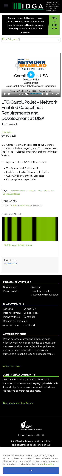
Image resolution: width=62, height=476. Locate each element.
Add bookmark (10, 124)
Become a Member (13, 321)
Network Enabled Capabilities (23, 190)
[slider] (12, 93)
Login (14, 205)
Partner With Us (11, 317)
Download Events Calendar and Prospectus (44, 293)
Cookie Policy (30, 312)
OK (31, 470)
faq (25, 321)
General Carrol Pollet (11, 194)
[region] (31, 461)
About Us (8, 308)
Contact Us (29, 308)
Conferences (10, 287)
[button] (31, 39)
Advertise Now (11, 366)
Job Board (29, 325)
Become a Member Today (18, 403)
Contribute (29, 317)
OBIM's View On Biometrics (18, 245)
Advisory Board (11, 325)
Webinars (36, 287)
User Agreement (11, 312)
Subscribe (25, 205)
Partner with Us (11, 291)
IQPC (41, 435)
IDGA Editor (7, 132)
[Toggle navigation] (6, 6)
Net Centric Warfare (46, 190)
